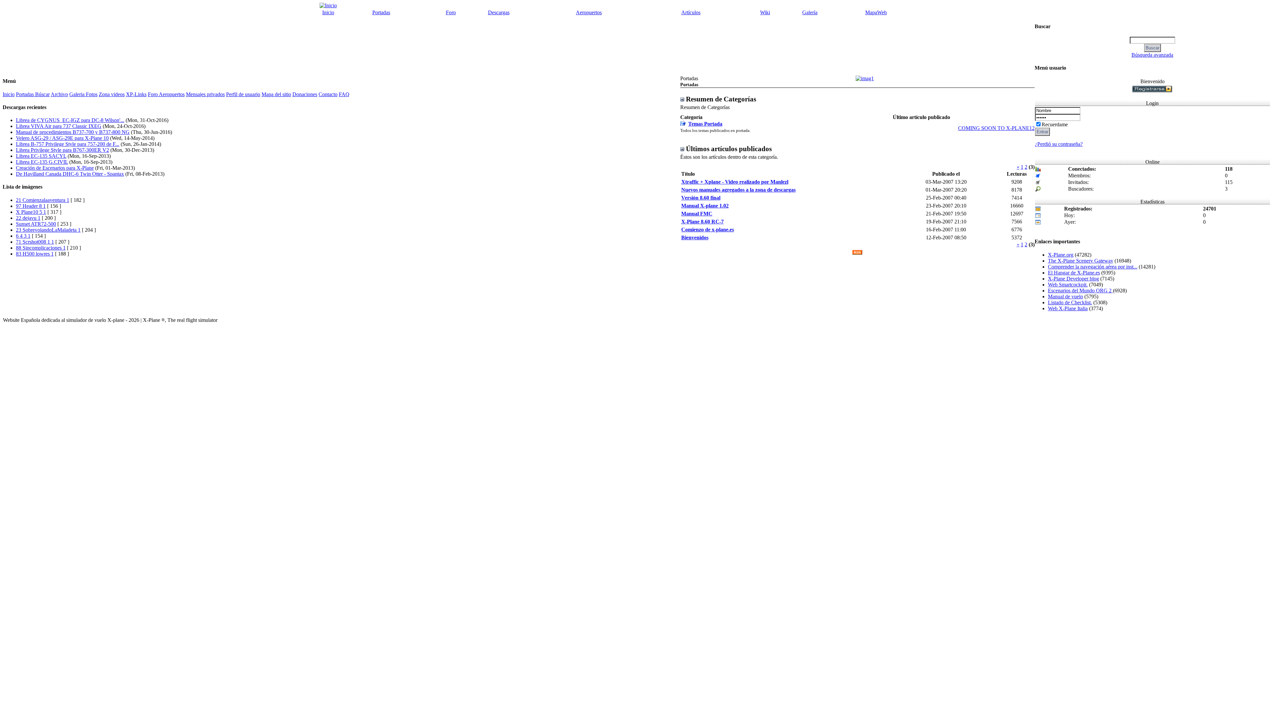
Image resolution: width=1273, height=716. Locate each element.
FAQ (344, 94)
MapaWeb (876, 12)
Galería (810, 12)
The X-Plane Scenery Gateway (1080, 261)
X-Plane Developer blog (1073, 278)
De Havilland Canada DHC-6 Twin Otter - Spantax (70, 174)
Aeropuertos (589, 12)
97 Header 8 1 (31, 206)
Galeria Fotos (83, 94)
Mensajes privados (205, 94)
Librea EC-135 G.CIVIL (42, 162)
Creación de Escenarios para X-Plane (55, 168)
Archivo (59, 94)
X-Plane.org (1060, 255)
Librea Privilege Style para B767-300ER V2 (62, 150)
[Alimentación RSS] (857, 253)
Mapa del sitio (276, 94)
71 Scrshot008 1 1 (35, 242)
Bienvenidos (694, 237)
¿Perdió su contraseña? (1059, 144)
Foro (451, 12)
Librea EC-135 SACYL (41, 156)
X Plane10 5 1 (31, 212)
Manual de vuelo (1065, 296)
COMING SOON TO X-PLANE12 (996, 128)
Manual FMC (696, 213)
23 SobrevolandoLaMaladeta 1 (48, 230)
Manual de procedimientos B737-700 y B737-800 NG (73, 132)
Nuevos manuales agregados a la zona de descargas (738, 190)
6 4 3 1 (23, 236)
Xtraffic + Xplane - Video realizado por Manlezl (734, 182)
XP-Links (136, 94)
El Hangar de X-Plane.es (1074, 272)
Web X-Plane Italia (1068, 308)
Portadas (381, 12)
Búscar (42, 94)
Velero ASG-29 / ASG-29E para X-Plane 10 (62, 138)
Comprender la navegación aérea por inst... (1092, 266)
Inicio (328, 12)
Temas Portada (705, 124)
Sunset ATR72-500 (36, 224)
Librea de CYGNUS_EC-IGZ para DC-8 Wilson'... (70, 120)
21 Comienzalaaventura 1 (42, 200)
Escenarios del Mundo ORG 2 (1080, 290)
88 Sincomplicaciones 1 (41, 248)
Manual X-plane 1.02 (705, 206)
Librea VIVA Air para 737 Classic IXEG (58, 126)
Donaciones (304, 94)
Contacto (328, 94)
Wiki (765, 12)
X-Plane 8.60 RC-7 (702, 221)
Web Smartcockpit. (1068, 284)
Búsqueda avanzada (1152, 55)
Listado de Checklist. (1070, 302)
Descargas (499, 12)
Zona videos (112, 94)
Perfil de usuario (243, 94)
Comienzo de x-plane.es (707, 229)
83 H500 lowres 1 (35, 254)
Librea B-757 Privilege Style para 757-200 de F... (67, 144)
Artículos (690, 12)
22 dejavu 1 (28, 218)
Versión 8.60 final (700, 198)
